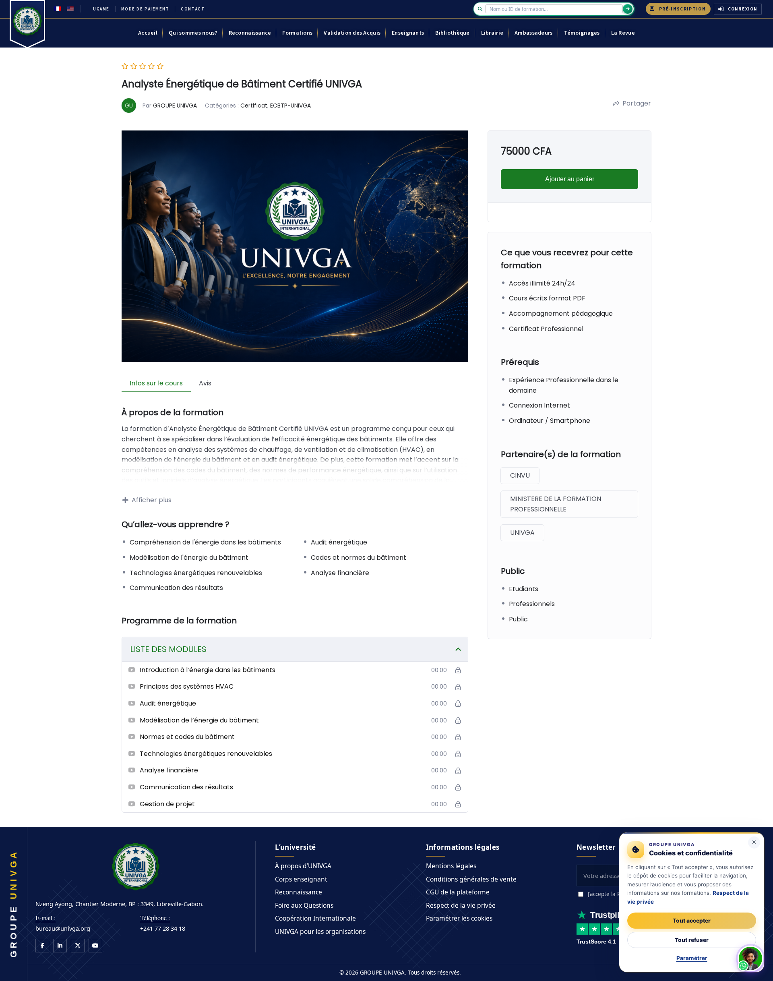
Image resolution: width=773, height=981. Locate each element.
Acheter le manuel (371, 524)
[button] (750, 958)
